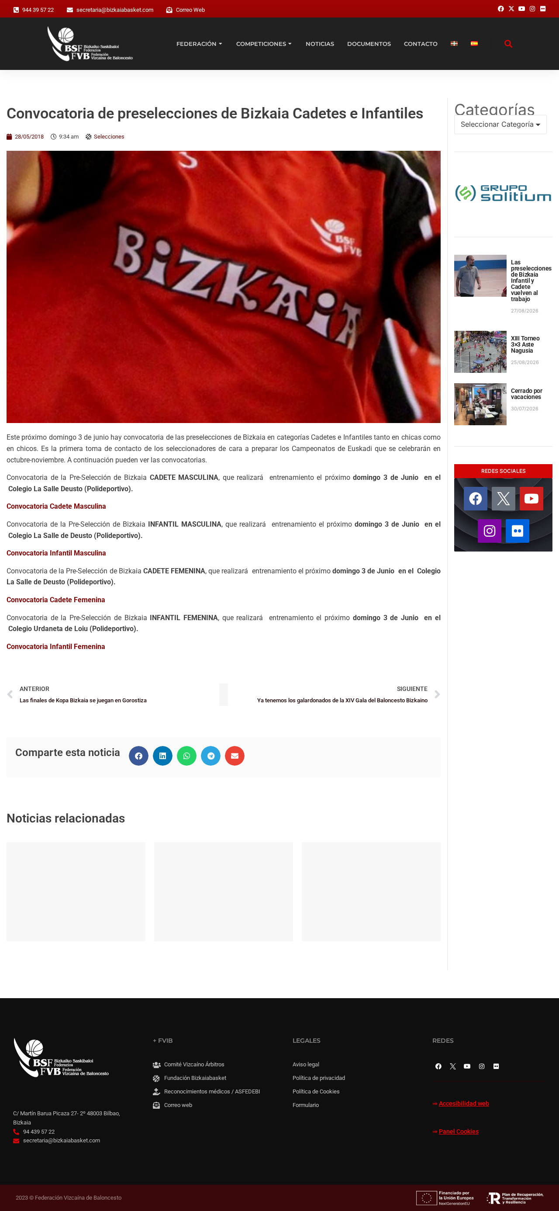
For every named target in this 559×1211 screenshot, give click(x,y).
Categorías (494, 109)
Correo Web (190, 10)
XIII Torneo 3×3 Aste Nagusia (525, 344)
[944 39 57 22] (16, 10)
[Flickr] (517, 531)
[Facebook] (475, 498)
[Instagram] (489, 531)
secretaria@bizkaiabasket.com (114, 10)
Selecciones (109, 136)
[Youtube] (531, 498)
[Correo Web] (169, 10)
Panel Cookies (459, 1131)
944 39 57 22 (38, 10)
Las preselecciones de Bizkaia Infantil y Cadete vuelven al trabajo (531, 280)
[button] (138, 756)
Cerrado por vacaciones (526, 393)
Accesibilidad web (464, 1103)
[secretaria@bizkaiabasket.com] (70, 10)
